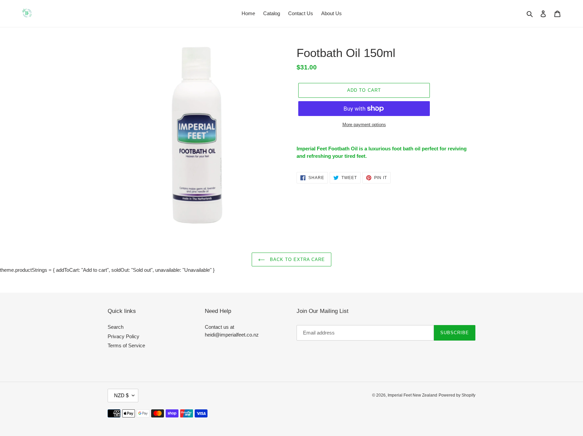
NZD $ (121, 395)
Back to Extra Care (296, 259)
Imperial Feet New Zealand (412, 395)
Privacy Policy (123, 336)
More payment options (364, 124)
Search (115, 327)
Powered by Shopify (457, 395)
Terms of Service (126, 345)
